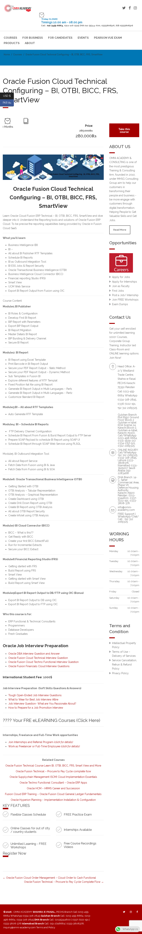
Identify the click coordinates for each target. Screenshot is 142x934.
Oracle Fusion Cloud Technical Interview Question (38, 657)
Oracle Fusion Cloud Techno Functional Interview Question (43, 661)
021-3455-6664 (55, 25)
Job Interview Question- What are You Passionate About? (42, 703)
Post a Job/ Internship (125, 295)
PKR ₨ (8, 102)
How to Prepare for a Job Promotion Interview (35, 707)
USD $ (8, 95)
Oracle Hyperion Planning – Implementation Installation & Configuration (53, 799)
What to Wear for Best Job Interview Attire (33, 699)
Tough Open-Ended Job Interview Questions (35, 695)
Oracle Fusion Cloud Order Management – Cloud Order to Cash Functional (50, 877)
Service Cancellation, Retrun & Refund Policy (124, 664)
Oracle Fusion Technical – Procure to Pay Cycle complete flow (53, 771)
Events (83, 37)
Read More (119, 229)
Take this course (124, 130)
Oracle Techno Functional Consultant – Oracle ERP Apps (53, 782)
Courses (10, 37)
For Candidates (60, 37)
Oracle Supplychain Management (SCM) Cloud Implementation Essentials (53, 776)
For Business (32, 37)
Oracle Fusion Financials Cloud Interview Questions (39, 666)
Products (12, 43)
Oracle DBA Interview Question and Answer (34, 653)
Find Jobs (118, 290)
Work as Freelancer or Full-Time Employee (44, 746)
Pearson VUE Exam (108, 37)
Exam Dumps (120, 304)
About (30, 43)
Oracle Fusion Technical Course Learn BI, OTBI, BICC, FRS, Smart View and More (53, 765)
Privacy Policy (120, 673)
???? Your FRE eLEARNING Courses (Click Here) (51, 720)
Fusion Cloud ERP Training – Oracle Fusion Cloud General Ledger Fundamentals (53, 794)
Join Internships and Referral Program (40, 742)
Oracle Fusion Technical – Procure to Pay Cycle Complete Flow (62, 881)
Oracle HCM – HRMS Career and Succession (53, 788)
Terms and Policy (45, 927)
